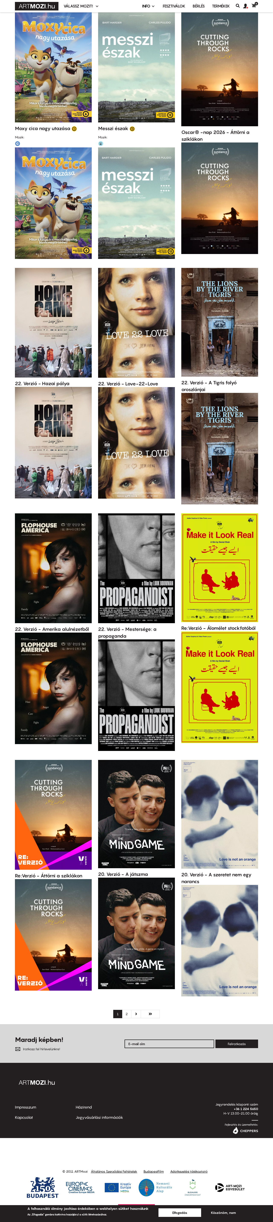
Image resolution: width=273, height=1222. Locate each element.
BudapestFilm (154, 1171)
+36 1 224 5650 (246, 1109)
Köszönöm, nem (223, 1213)
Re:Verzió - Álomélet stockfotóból (218, 628)
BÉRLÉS (199, 6)
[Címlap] (36, 6)
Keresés (239, 6)
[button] (247, 6)
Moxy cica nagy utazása (42, 128)
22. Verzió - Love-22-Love (128, 383)
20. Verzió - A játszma (123, 874)
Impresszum (25, 1107)
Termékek (221, 6)
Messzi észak (113, 128)
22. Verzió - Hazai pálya (42, 383)
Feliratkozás (237, 1044)
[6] (74, 128)
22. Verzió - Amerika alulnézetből (52, 629)
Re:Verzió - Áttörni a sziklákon (48, 875)
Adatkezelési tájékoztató (189, 1171)
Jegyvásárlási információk (99, 1117)
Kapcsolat (24, 1117)
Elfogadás (179, 1213)
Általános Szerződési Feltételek (114, 1171)
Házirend (84, 1107)
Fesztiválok (174, 6)
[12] (132, 128)
